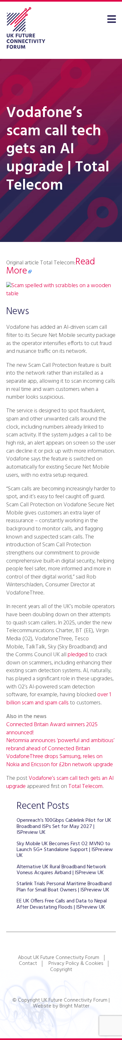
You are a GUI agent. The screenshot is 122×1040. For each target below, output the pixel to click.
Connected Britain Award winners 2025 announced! (52, 729)
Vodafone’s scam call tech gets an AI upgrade (60, 782)
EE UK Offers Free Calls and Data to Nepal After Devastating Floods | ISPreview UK (62, 904)
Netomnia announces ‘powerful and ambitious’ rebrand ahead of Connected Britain (60, 744)
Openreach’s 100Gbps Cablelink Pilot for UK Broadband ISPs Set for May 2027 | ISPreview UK (64, 826)
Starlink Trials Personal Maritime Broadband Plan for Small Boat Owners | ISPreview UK (64, 887)
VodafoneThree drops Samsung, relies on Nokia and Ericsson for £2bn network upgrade (59, 760)
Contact (28, 963)
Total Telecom (85, 786)
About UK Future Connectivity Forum (58, 957)
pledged (78, 655)
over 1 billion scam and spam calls (58, 699)
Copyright (61, 970)
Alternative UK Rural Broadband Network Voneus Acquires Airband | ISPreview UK (61, 870)
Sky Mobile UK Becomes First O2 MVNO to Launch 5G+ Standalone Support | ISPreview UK (65, 850)
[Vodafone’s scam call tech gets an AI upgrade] (61, 294)
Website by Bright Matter (61, 1006)
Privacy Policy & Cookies (75, 963)
